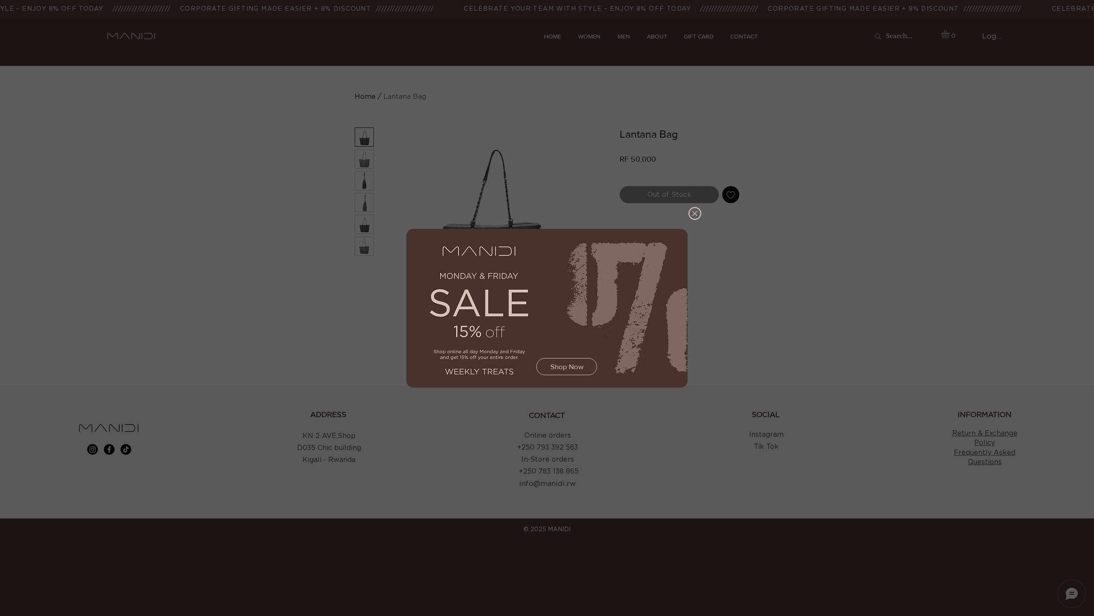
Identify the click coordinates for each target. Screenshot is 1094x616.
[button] (694, 213)
